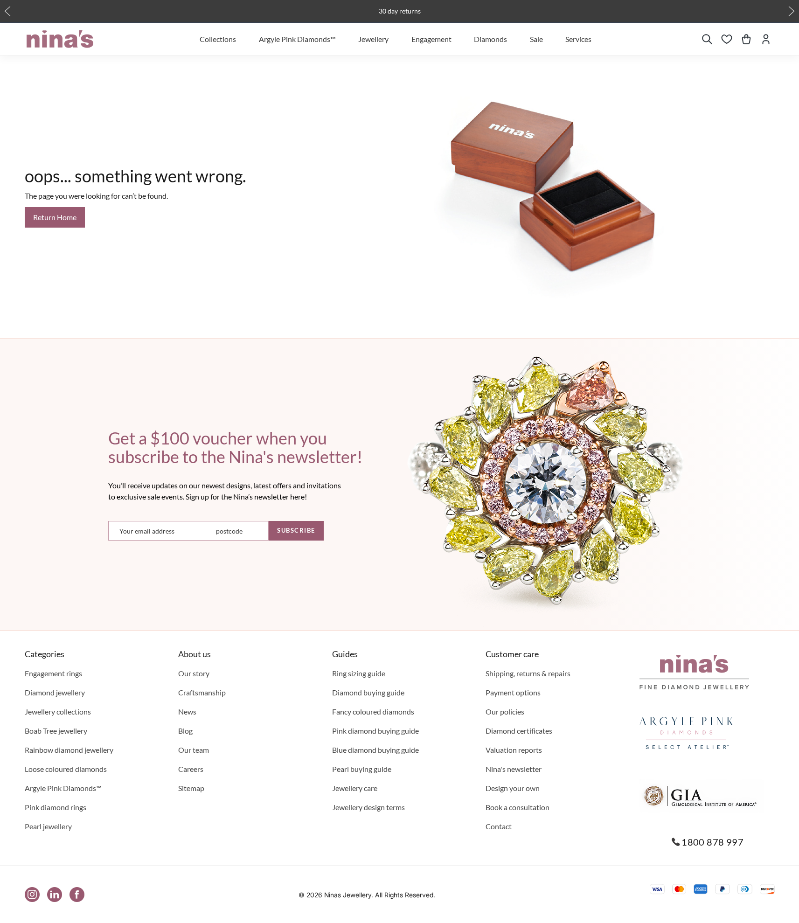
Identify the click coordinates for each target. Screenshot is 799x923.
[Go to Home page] (60, 39)
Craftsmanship (202, 692)
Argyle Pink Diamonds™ (63, 788)
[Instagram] (32, 894)
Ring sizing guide (358, 673)
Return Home (54, 217)
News (187, 711)
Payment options (513, 692)
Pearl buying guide (361, 768)
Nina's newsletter (514, 768)
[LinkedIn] (54, 894)
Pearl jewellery (48, 826)
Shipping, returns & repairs (528, 673)
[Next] (791, 11)
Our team (193, 749)
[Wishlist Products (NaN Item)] (727, 39)
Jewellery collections (58, 711)
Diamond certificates (519, 730)
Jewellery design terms (368, 807)
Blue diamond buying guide (375, 749)
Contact (499, 826)
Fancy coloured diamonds (373, 711)
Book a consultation (517, 807)
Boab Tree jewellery (56, 730)
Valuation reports (514, 749)
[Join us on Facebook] (76, 894)
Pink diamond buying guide (375, 730)
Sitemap (191, 788)
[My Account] (766, 39)
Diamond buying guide (368, 692)
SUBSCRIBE (296, 530)
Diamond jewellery (55, 692)
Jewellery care (354, 788)
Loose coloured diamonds (66, 768)
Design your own (513, 788)
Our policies (505, 711)
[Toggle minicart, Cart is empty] (746, 39)
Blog (185, 730)
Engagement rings (53, 673)
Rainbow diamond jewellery (69, 749)
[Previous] (7, 11)
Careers (190, 768)
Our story (193, 673)
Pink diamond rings (55, 807)
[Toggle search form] (707, 39)
